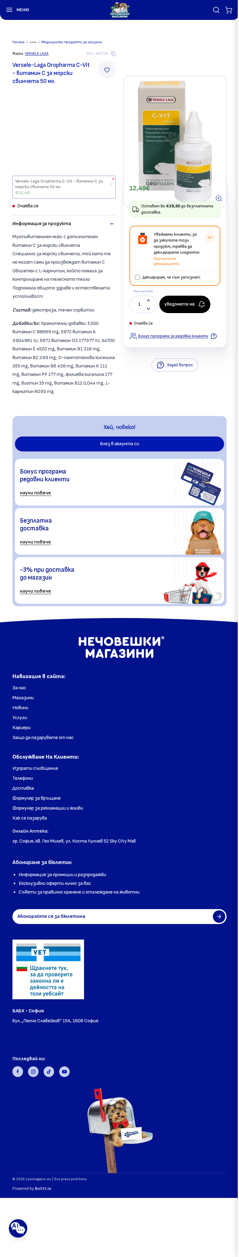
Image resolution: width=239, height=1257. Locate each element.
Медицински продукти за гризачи (71, 42)
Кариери (21, 728)
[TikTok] (49, 1071)
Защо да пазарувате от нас (43, 738)
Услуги (19, 718)
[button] (14, 10)
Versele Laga (37, 53)
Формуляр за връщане (36, 798)
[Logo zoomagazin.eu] (120, 10)
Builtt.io (43, 1188)
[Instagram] (33, 1071)
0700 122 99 (26, 1030)
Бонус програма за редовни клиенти (173, 336)
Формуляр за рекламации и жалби (47, 808)
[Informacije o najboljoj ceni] (214, 336)
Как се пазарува (29, 818)
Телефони (22, 778)
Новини (20, 708)
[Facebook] (17, 1071)
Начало (18, 42)
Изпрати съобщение (35, 768)
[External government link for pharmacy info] (48, 969)
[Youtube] (64, 1071)
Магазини (23, 698)
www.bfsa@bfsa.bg (34, 1038)
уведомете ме (179, 304)
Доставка (23, 788)
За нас (19, 688)
